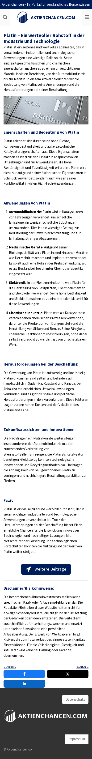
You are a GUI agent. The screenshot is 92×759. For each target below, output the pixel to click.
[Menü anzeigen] (87, 17)
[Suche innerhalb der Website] (5, 17)
